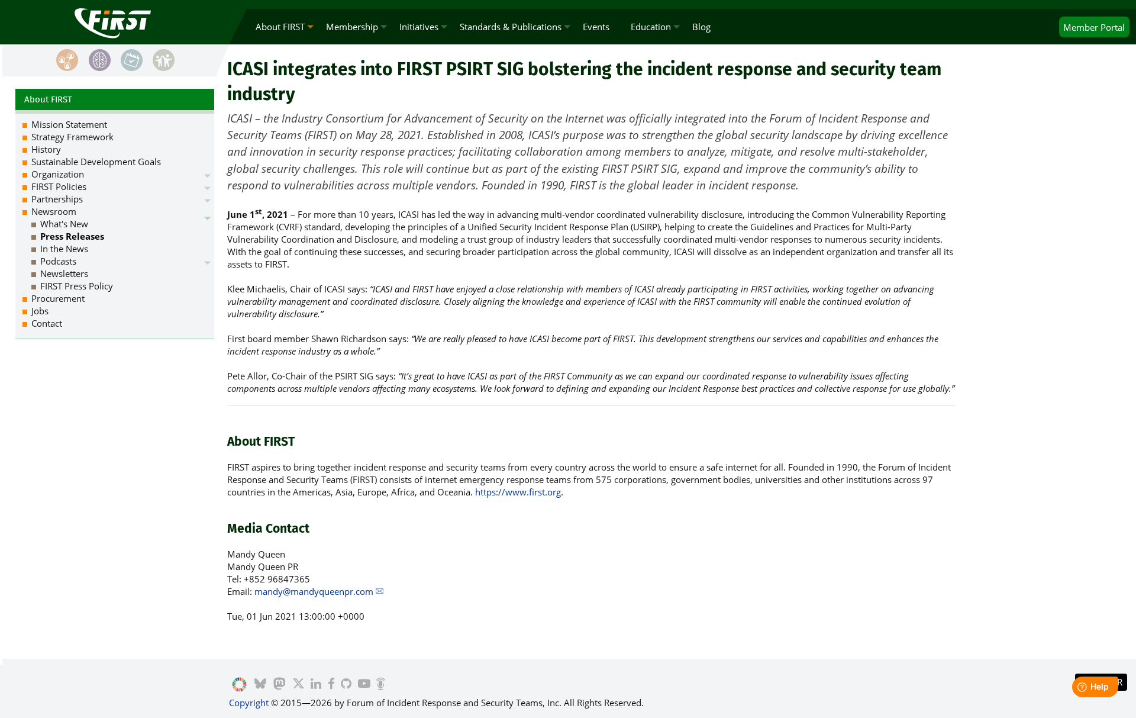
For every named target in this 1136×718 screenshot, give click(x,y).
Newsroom (53, 211)
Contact (46, 323)
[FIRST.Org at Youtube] (364, 684)
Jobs (40, 311)
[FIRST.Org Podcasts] (381, 684)
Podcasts (58, 261)
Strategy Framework (72, 137)
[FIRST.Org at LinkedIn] (316, 684)
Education (651, 27)
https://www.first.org (518, 492)
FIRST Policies (58, 186)
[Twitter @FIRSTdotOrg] (298, 684)
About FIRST (280, 27)
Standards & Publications (510, 27)
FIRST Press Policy (76, 286)
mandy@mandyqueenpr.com (313, 591)
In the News (64, 249)
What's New (64, 224)
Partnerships (57, 199)
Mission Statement (69, 124)
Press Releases (72, 236)
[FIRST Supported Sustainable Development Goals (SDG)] (239, 684)
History (46, 149)
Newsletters (64, 273)
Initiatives (418, 27)
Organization (57, 174)
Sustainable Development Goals (96, 162)
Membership (352, 27)
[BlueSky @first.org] (260, 684)
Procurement (58, 298)
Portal (1094, 27)
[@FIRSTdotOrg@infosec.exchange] (280, 684)
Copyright (249, 703)
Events (596, 27)
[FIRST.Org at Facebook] (331, 684)
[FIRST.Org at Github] (346, 684)
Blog (701, 27)
